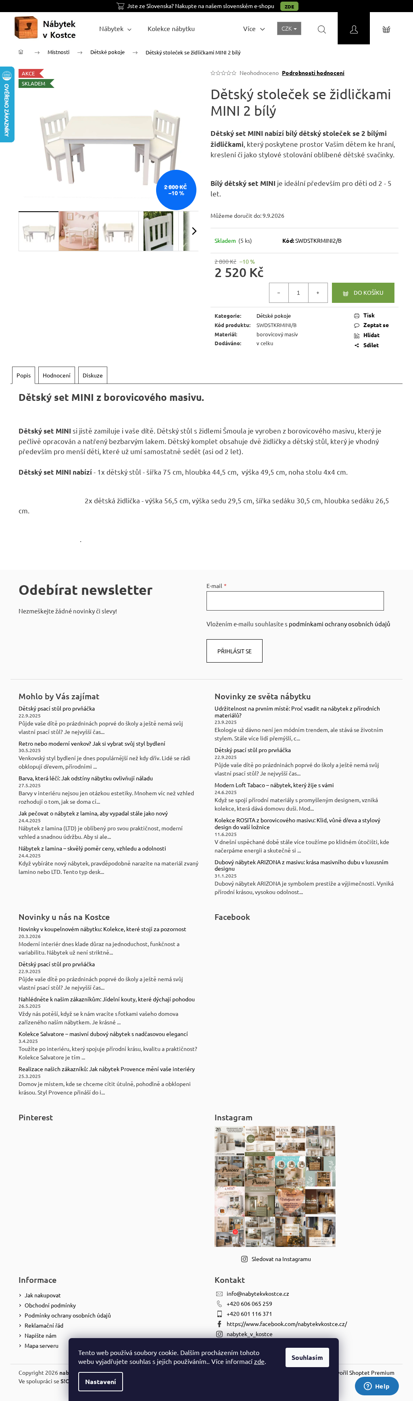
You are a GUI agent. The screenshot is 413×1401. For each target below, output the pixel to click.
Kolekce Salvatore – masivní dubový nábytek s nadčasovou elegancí (103, 1033)
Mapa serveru (41, 1345)
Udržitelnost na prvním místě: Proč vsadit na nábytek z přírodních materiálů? (297, 712)
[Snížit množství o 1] (279, 292)
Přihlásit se (234, 651)
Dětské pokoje (274, 315)
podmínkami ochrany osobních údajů (339, 624)
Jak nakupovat (43, 1295)
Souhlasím (307, 1357)
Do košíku (369, 292)
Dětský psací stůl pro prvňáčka (57, 708)
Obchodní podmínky (50, 1305)
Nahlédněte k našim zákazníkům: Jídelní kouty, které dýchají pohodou (107, 999)
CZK (287, 28)
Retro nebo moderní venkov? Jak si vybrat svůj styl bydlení (92, 743)
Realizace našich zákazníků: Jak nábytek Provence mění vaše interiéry (107, 1068)
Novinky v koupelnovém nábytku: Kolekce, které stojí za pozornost (102, 929)
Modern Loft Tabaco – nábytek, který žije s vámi (274, 785)
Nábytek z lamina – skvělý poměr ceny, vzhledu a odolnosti (92, 848)
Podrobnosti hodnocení (313, 72)
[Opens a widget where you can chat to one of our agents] (377, 1387)
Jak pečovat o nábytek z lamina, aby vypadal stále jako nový (93, 813)
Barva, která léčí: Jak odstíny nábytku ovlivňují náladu (86, 778)
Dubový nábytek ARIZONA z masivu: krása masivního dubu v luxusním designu (301, 865)
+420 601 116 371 (249, 1313)
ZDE (289, 6)
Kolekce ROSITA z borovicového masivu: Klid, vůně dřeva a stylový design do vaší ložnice (297, 823)
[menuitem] (115, 28)
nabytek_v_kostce (250, 1333)
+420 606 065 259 (249, 1303)
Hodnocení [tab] (57, 375)
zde (259, 1361)
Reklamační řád (44, 1325)
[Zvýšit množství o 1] (317, 292)
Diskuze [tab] (93, 375)
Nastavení (100, 1381)
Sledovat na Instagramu (281, 1258)
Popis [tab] (24, 375)
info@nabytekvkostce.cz (258, 1293)
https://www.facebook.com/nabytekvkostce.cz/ (287, 1323)
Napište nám (40, 1335)
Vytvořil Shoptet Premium (361, 1372)
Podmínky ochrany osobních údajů (68, 1315)
